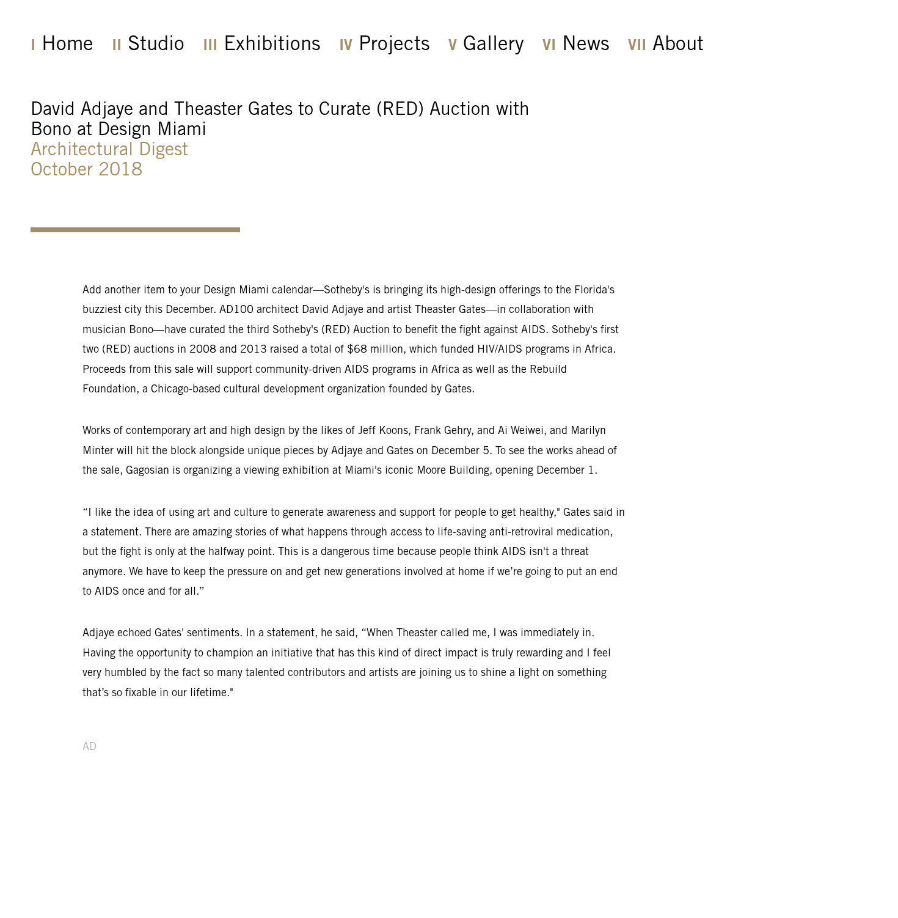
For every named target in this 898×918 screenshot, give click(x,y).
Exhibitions (272, 45)
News (586, 45)
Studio (156, 45)
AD (89, 747)
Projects (394, 45)
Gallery (493, 45)
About (678, 45)
